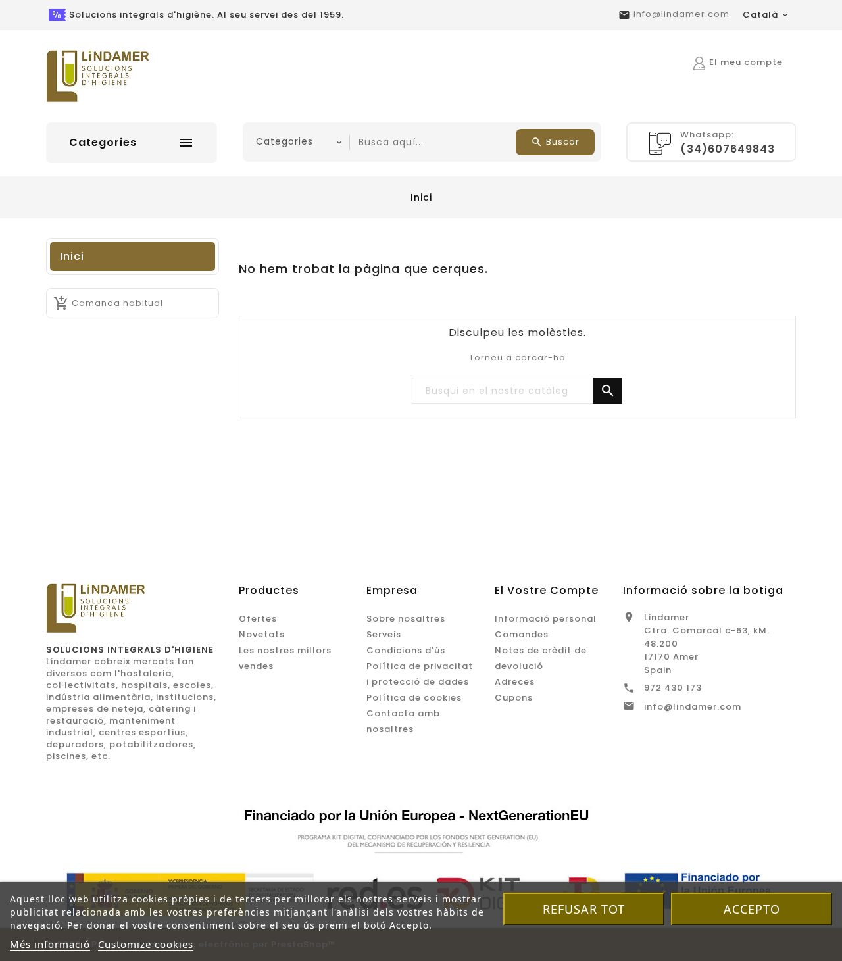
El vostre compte (547, 590)
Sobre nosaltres (405, 618)
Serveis (383, 634)
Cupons (514, 697)
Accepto (752, 909)
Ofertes (258, 618)
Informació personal (546, 618)
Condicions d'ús (405, 650)
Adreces (515, 682)
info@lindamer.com (681, 14)
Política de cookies (414, 697)
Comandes (522, 634)
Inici (72, 256)
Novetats (262, 634)
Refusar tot (584, 909)
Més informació (50, 943)
